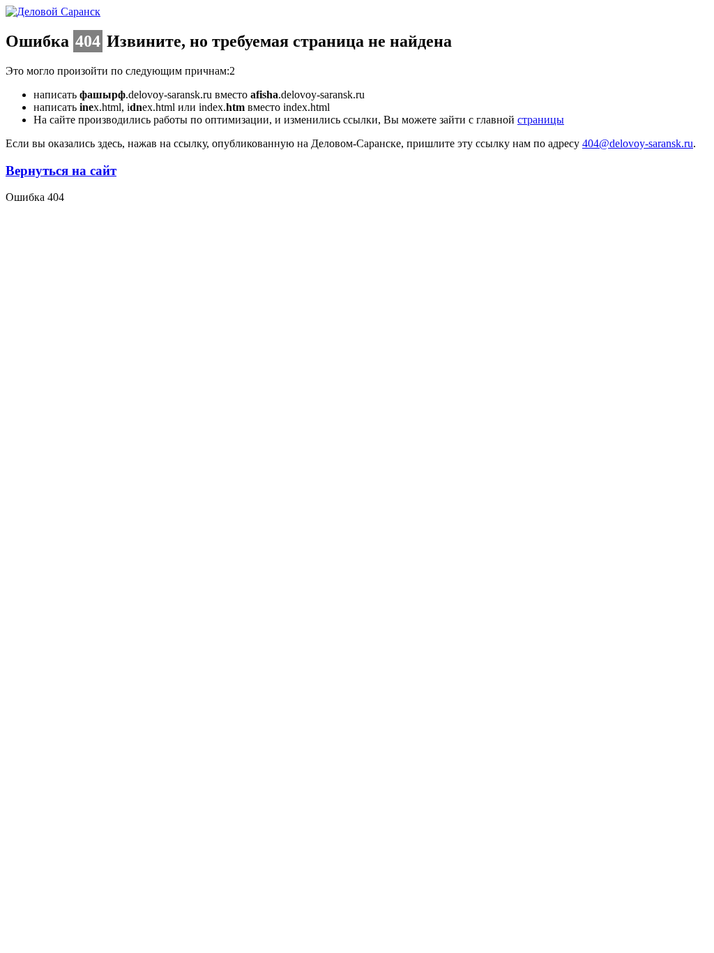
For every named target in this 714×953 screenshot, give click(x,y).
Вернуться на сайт (61, 170)
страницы (540, 120)
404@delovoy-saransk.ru (637, 143)
